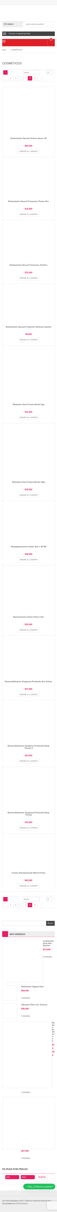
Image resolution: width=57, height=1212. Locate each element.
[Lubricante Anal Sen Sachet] (22, 961)
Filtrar (42, 1177)
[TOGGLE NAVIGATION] (4, 34)
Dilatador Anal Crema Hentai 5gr (28, 404)
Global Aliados (22, 1204)
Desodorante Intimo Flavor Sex (28, 617)
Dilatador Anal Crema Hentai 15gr (28, 482)
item (51, 39)
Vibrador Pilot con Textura (34, 1004)
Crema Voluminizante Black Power (28, 873)
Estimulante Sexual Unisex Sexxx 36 (29, 138)
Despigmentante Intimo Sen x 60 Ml (28, 546)
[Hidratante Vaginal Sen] (9, 993)
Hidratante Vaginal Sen (32, 986)
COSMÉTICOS (16, 50)
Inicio (4, 50)
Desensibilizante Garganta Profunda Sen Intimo (28, 681)
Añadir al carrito (28, 151)
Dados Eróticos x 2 (53, 1032)
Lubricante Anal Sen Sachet (48, 943)
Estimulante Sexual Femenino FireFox (29, 265)
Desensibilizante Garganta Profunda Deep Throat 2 (28, 747)
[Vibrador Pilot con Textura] (9, 1011)
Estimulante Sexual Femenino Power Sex (28, 201)
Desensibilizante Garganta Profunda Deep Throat (28, 813)
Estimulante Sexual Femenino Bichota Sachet (28, 327)
